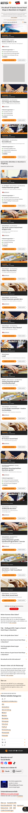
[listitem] (9, 701)
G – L (13, 740)
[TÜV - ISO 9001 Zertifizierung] (4, 784)
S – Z (13, 745)
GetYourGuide (10, 166)
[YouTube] (10, 763)
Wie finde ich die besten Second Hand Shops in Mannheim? (14, 641)
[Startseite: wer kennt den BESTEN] (6, 2)
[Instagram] (2, 763)
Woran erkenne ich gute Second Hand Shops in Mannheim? (14, 653)
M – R (13, 742)
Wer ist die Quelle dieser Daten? (14, 635)
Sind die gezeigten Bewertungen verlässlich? (14, 647)
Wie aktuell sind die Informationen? (14, 659)
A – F (13, 699)
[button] (25, 809)
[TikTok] (14, 763)
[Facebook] (5, 763)
